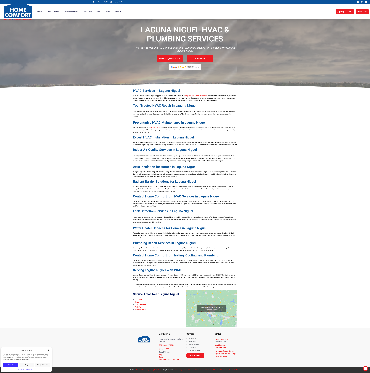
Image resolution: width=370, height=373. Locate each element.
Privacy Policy (29, 369)
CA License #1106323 (166, 345)
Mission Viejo (140, 309)
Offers (98, 12)
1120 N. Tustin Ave (221, 339)
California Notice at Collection (203, 370)
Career (108, 12)
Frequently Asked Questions (169, 359)
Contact (118, 12)
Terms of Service (188, 370)
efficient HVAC (156, 127)
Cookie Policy (21, 369)
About (39, 12)
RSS (220, 370)
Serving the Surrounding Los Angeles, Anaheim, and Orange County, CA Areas (225, 353)
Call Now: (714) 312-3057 (170, 59)
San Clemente (140, 304)
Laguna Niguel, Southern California (196, 96)
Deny (26, 365)
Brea (137, 302)
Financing (88, 12)
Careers (161, 357)
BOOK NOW (362, 12)
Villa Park (138, 307)
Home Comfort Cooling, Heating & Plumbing (148, 370)
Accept (10, 365)
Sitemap (215, 370)
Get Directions (220, 345)
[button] (49, 350)
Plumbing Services (72, 12)
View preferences (42, 365)
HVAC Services (53, 12)
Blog (160, 354)
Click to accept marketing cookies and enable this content (211, 308)
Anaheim (138, 299)
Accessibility (226, 370)
